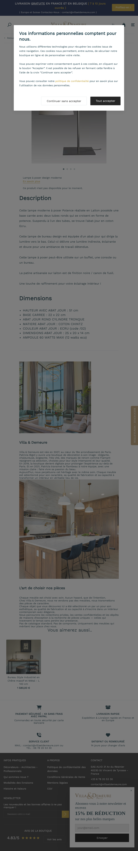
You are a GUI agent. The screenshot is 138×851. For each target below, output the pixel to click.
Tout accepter (105, 101)
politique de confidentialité (72, 81)
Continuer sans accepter (64, 101)
